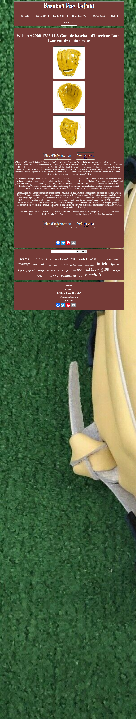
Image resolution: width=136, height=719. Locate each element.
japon (31, 269)
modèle (73, 265)
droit (80, 276)
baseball (93, 274)
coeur (80, 265)
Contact (69, 289)
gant (105, 269)
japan (21, 270)
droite (109, 259)
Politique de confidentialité (69, 293)
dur (51, 259)
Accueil (69, 286)
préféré (56, 265)
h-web (64, 265)
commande (69, 275)
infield (102, 263)
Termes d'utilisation (69, 297)
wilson (92, 270)
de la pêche (51, 271)
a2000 (93, 258)
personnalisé (89, 265)
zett (35, 264)
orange (41, 270)
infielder (51, 276)
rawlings (24, 264)
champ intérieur (70, 269)
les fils (24, 258)
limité (43, 259)
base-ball (82, 259)
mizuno (61, 258)
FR (71, 300)
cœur (101, 260)
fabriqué (116, 270)
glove (115, 263)
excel (34, 259)
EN (66, 300)
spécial (49, 265)
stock (116, 259)
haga (40, 275)
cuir (73, 258)
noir (42, 264)
